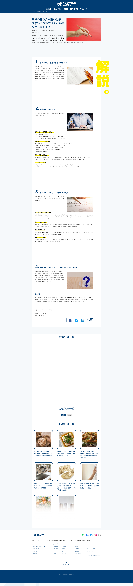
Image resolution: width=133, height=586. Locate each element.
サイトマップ (91, 553)
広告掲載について (79, 548)
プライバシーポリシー (79, 553)
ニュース (65, 553)
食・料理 (56, 548)
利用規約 (77, 551)
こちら (54, 310)
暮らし (55, 553)
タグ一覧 (35, 553)
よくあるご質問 (92, 548)
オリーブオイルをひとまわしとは (40, 546)
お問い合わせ (91, 551)
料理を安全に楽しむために (94, 555)
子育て (64, 551)
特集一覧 (35, 551)
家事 (55, 551)
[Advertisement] (53, 371)
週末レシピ (56, 546)
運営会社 (77, 546)
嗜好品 (64, 548)
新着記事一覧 (36, 548)
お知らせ (90, 546)
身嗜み (64, 546)
